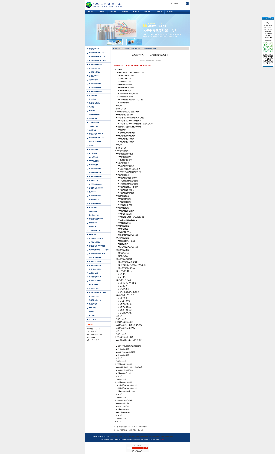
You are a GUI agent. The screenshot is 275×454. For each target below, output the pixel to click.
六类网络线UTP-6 (94, 80)
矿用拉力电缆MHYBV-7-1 (96, 53)
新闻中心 (125, 11)
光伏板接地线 (93, 118)
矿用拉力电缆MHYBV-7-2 (96, 138)
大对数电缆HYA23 (94, 230)
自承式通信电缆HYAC (95, 281)
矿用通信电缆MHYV (95, 168)
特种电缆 (91, 311)
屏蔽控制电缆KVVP (95, 172)
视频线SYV (92, 192)
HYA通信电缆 (93, 153)
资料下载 (147, 11)
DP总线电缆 (92, 234)
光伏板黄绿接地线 (94, 114)
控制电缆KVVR (93, 180)
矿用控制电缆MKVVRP (96, 196)
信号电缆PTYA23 (94, 149)
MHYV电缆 (92, 319)
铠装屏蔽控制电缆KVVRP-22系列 (98, 250)
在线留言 (159, 11)
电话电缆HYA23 (94, 288)
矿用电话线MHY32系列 (96, 238)
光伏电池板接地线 (94, 122)
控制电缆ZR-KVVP (94, 226)
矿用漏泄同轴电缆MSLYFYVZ (98, 292)
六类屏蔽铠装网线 (94, 72)
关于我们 (102, 11)
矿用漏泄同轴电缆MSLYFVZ (97, 60)
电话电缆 (91, 107)
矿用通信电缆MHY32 (95, 83)
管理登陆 (131, 439)
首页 (122, 48)
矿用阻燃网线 (93, 95)
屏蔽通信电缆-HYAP (95, 277)
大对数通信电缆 (93, 273)
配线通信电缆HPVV (95, 211)
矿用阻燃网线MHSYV (95, 64)
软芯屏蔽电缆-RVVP (95, 300)
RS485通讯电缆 (93, 165)
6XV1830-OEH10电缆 (95, 141)
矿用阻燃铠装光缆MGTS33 (97, 56)
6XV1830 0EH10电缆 (95, 257)
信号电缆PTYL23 (94, 76)
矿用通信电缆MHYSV (95, 91)
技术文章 (136, 11)
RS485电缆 (92, 111)
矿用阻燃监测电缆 (94, 242)
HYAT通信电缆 (93, 157)
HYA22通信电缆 (94, 284)
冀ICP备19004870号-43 (147, 439)
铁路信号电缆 (93, 304)
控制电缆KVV (93, 223)
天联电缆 (91, 145)
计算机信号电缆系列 (95, 261)
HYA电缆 (92, 315)
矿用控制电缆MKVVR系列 (97, 253)
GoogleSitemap (124, 439)
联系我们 (170, 11)
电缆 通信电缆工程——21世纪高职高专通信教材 (133, 427)
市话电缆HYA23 (94, 296)
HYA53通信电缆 (94, 161)
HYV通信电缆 (93, 207)
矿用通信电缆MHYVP (95, 184)
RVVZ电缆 (92, 308)
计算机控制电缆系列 (95, 265)
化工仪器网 (137, 445)
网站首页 (91, 11)
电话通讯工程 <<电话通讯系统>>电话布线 (131, 430)
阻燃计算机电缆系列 (95, 269)
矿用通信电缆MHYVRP (96, 188)
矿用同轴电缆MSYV (95, 203)
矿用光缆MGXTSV (94, 68)
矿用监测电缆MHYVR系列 (97, 246)
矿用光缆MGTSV (94, 49)
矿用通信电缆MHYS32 (95, 87)
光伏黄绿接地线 (93, 126)
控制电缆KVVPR (94, 215)
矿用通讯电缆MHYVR (95, 176)
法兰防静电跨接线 (94, 103)
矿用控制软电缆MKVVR (96, 219)
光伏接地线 (92, 130)
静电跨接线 (92, 99)
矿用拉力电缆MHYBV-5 (96, 134)
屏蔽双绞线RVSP (94, 199)
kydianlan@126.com (96, 340)
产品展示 (113, 11)
